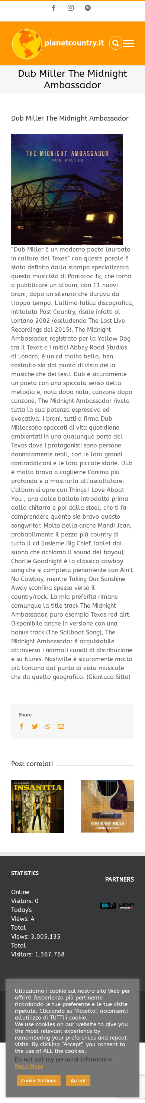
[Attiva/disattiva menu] (128, 43)
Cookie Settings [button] (38, 1080)
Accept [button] (78, 1080)
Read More (29, 1066)
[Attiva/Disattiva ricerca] (115, 43)
